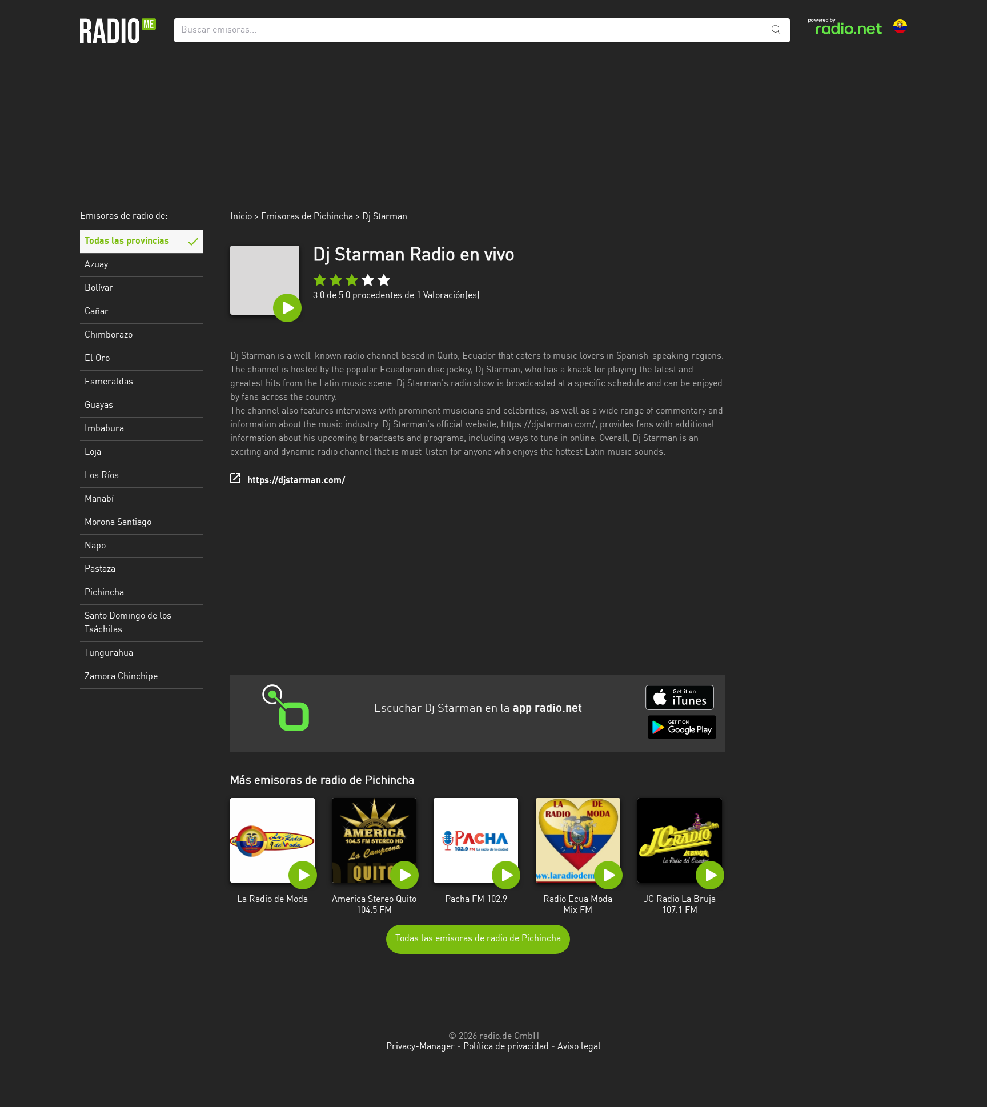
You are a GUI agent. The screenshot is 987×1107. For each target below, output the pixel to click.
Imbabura (104, 429)
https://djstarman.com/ (296, 481)
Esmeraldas (109, 382)
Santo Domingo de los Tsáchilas (128, 623)
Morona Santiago (118, 522)
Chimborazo (109, 335)
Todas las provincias (127, 241)
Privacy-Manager (420, 1047)
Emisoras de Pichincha (307, 217)
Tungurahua (109, 653)
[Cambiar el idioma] (900, 26)
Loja (93, 452)
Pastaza (100, 569)
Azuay (96, 265)
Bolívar (99, 288)
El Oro (97, 358)
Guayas (99, 405)
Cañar (97, 311)
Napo (95, 546)
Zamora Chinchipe (121, 676)
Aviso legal (579, 1047)
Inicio (241, 217)
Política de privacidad (506, 1047)
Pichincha (104, 592)
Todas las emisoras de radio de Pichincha (478, 939)
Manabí (99, 499)
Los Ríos (102, 475)
